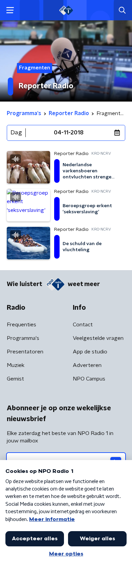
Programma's (23, 338)
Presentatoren (25, 351)
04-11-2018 (69, 132)
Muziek (15, 365)
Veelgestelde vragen (98, 338)
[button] (10, 10)
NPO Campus (89, 379)
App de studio (90, 351)
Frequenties (21, 324)
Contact (83, 324)
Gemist (15, 379)
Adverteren (87, 365)
